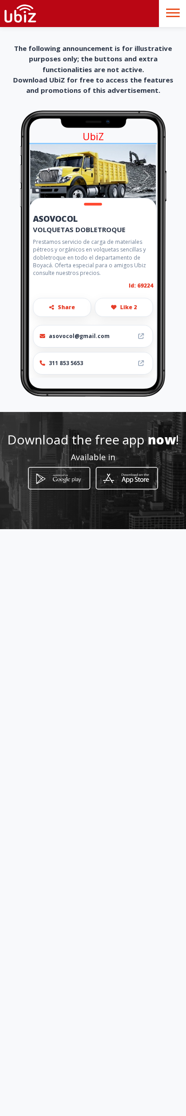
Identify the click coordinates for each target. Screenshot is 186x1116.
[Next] (146, 176)
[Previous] (39, 176)
